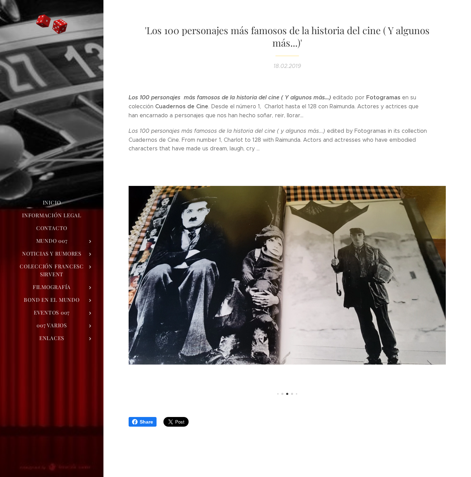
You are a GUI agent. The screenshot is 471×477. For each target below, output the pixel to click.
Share (146, 422)
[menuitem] (51, 203)
